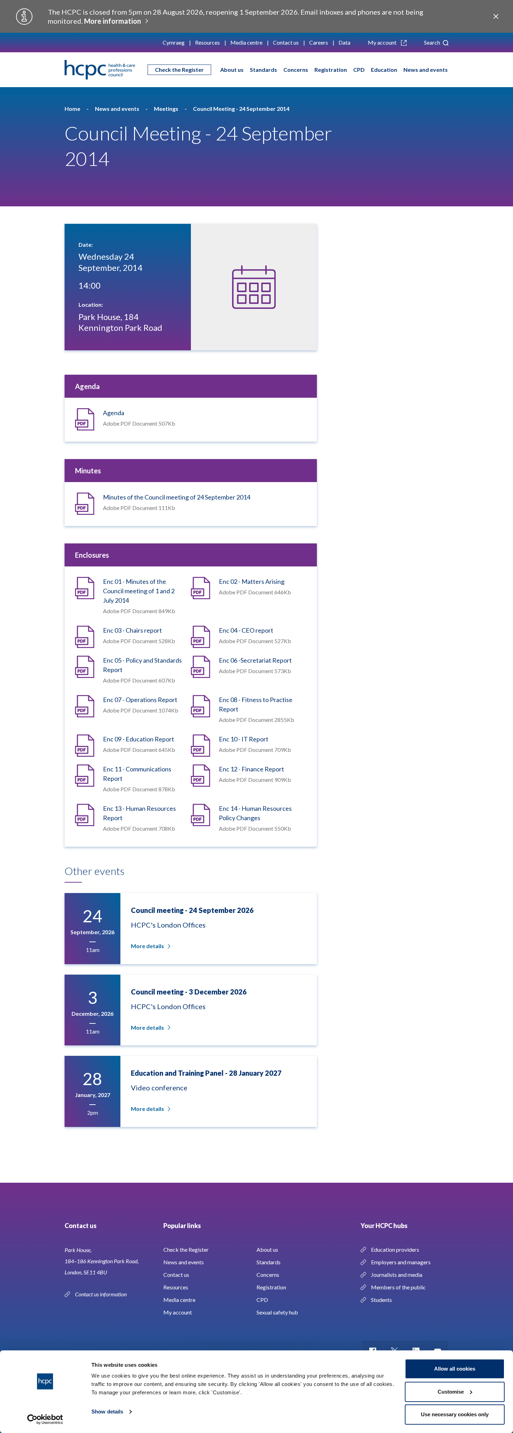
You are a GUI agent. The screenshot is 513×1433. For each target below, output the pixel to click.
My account (382, 42)
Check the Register (179, 69)
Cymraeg (174, 42)
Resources (207, 42)
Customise (451, 1392)
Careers (318, 42)
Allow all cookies (454, 1369)
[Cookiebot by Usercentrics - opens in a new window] (45, 1419)
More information (112, 21)
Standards (263, 69)
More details (147, 946)
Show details (107, 1412)
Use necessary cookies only (455, 1414)
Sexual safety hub (277, 1312)
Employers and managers (401, 1262)
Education (384, 69)
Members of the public (398, 1287)
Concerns (295, 69)
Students (381, 1299)
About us (232, 69)
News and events (425, 69)
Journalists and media (396, 1274)
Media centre (246, 42)
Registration (330, 69)
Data (344, 42)
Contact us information (101, 1294)
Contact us (286, 42)
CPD (359, 69)
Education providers (395, 1249)
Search (432, 42)
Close (496, 16)
